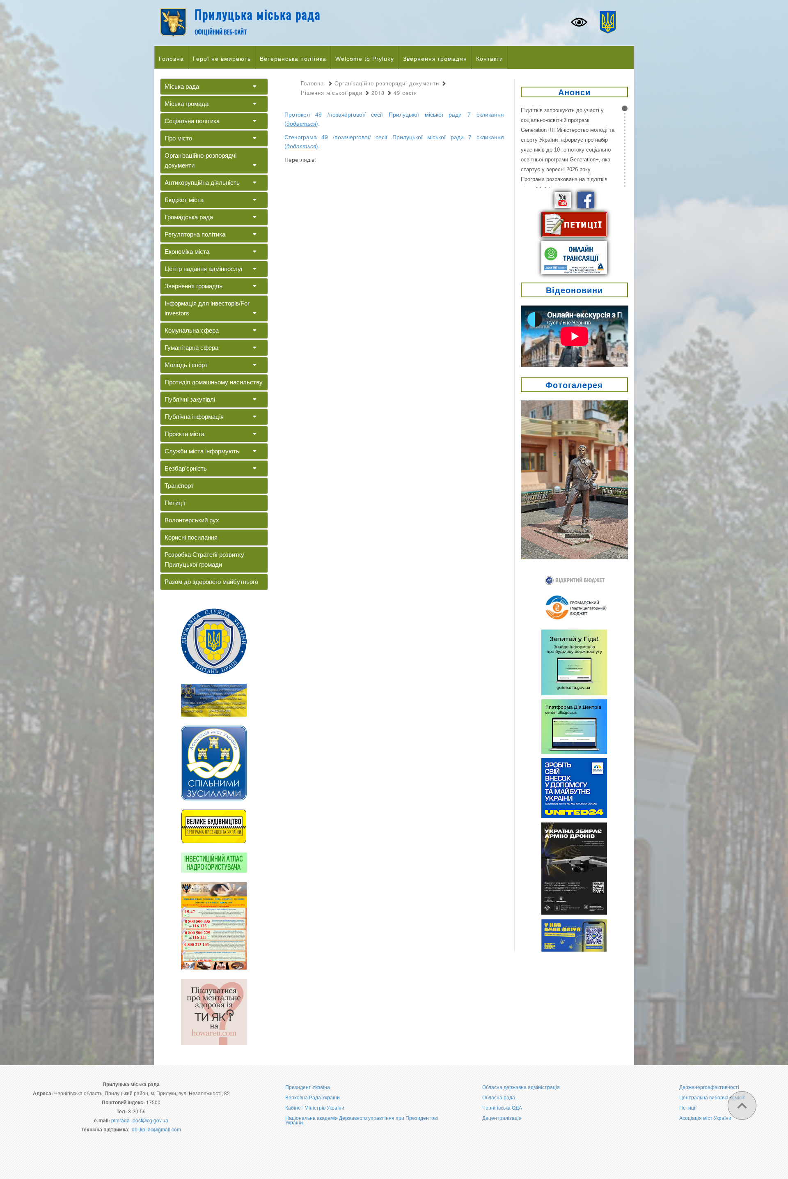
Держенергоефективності (709, 1086)
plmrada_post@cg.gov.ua (139, 1120)
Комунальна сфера (192, 330)
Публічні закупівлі (190, 399)
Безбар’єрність (186, 468)
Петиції (175, 502)
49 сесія (405, 93)
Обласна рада (498, 1097)
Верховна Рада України (312, 1097)
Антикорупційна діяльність (202, 182)
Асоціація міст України (705, 1117)
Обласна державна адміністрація (521, 1086)
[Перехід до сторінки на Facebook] (585, 199)
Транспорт (179, 485)
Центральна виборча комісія (712, 1097)
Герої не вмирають (222, 58)
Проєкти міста (184, 433)
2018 (378, 93)
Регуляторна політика (195, 234)
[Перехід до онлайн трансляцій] (574, 257)
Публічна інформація (194, 416)
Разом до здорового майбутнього (211, 581)
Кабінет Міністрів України (314, 1107)
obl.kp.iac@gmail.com (156, 1129)
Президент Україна (307, 1086)
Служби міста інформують (202, 451)
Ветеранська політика (293, 58)
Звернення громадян (435, 58)
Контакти (489, 58)
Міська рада (182, 86)
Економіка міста (187, 251)
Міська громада (186, 103)
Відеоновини (574, 290)
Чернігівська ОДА (502, 1107)
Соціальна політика (192, 120)
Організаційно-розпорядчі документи (200, 160)
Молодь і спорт (186, 364)
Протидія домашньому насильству (214, 382)
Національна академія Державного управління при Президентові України (361, 1120)
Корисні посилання (191, 537)
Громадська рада (189, 217)
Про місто (178, 138)
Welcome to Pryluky (364, 58)
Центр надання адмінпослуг (204, 268)
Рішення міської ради (331, 93)
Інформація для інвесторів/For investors (207, 308)
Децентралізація (502, 1117)
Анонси (574, 92)
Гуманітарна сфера (191, 347)
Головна (171, 58)
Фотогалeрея (574, 385)
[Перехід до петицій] (574, 224)
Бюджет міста (184, 199)
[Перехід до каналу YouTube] (562, 199)
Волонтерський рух (192, 520)
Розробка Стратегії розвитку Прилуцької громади (204, 559)
